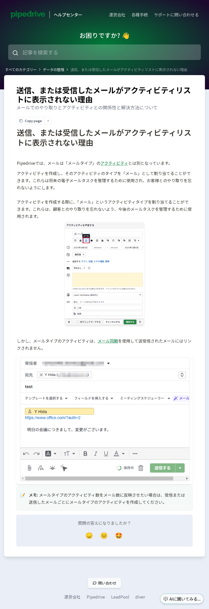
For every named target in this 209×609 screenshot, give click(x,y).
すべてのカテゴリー (21, 69)
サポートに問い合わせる (176, 14)
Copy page (33, 120)
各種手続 (140, 14)
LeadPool (120, 597)
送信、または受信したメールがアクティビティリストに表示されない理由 (128, 69)
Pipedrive (96, 597)
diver (140, 597)
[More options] (47, 120)
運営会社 (117, 14)
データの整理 (53, 69)
